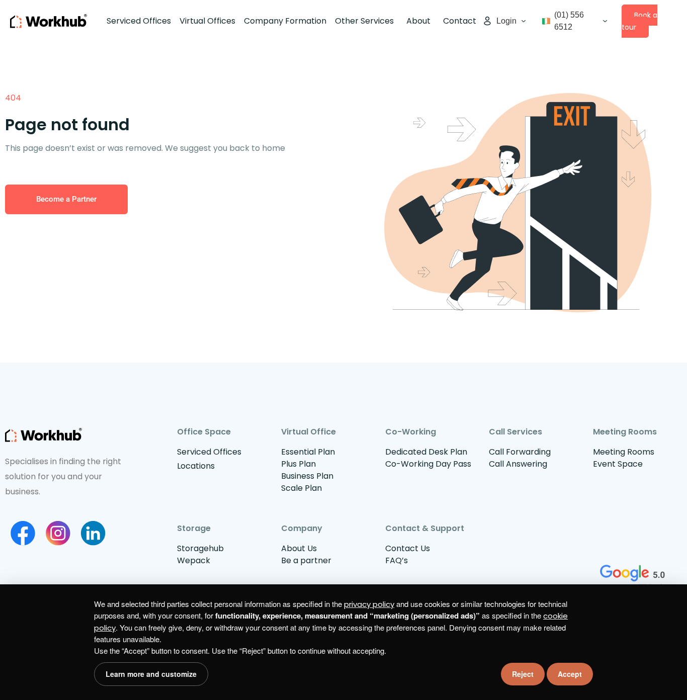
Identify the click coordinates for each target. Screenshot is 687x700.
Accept (570, 674)
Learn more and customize (151, 674)
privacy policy (369, 604)
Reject (523, 674)
